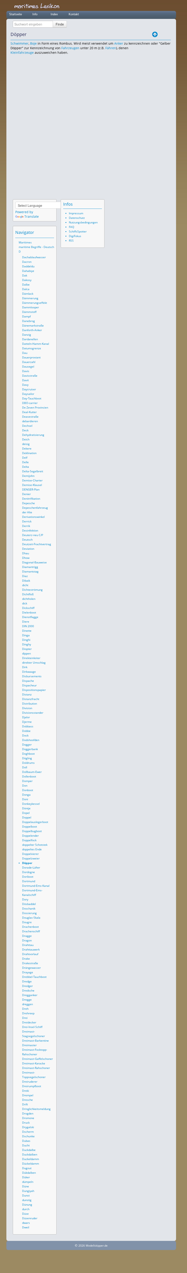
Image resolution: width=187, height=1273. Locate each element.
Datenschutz (77, 218)
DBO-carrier (30, 403)
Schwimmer (19, 43)
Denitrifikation (31, 499)
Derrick (26, 521)
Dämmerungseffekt (34, 303)
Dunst (26, 1195)
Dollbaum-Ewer (32, 772)
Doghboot (28, 754)
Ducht (26, 1145)
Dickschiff (28, 608)
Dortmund (28, 881)
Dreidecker (29, 1022)
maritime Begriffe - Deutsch (36, 247)
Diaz (25, 576)
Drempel (27, 1095)
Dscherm (28, 1132)
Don (24, 785)
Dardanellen (30, 339)
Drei (25, 1018)
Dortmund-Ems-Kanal (35, 886)
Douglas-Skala (31, 918)
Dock (25, 735)
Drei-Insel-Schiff (32, 1027)
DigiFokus (75, 236)
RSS (71, 241)
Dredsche (28, 990)
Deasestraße (30, 417)
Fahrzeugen (70, 48)
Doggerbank (30, 749)
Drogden (27, 1113)
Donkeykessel (31, 804)
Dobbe (26, 731)
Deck (25, 430)
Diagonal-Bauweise (34, 562)
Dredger (27, 986)
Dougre (27, 922)
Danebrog (28, 321)
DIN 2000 (28, 626)
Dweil (25, 1227)
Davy (25, 385)
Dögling (27, 758)
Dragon (27, 940)
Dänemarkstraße (33, 325)
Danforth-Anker (32, 330)
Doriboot (27, 877)
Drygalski (28, 1127)
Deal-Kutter (29, 412)
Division (27, 708)
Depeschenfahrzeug (35, 508)
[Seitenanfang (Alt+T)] (38, 232)
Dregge (27, 1000)
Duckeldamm (30, 1159)
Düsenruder (29, 1218)
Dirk (24, 667)
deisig (26, 444)
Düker (26, 1177)
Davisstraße (29, 376)
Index (54, 14)
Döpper (27, 863)
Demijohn (28, 476)
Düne (25, 1186)
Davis (25, 371)
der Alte (27, 512)
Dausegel (28, 366)
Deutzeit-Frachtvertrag (36, 544)
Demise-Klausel (32, 485)
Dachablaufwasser (34, 257)
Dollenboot (29, 776)
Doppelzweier (31, 858)
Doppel (26, 817)
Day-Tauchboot (31, 398)
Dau (24, 353)
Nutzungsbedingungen (83, 222)
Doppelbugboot (32, 831)
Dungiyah (28, 1191)
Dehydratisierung (33, 435)
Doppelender (30, 836)
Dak (24, 275)
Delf (24, 458)
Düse (25, 1214)
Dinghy (26, 644)
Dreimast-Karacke (33, 1063)
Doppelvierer (30, 854)
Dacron (26, 262)
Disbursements (32, 676)
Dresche (27, 1100)
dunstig (26, 1200)
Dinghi (26, 640)
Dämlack (27, 294)
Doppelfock (29, 840)
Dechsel (27, 426)
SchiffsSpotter (78, 231)
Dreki (25, 1091)
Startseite (15, 14)
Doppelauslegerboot (35, 822)
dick (24, 603)
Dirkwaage (29, 672)
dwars (26, 1223)
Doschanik (28, 908)
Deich (25, 439)
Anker (118, 43)
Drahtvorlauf (30, 954)
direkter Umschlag (34, 663)
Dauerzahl (28, 362)
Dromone (28, 1118)
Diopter (27, 649)
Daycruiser (29, 389)
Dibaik (26, 581)
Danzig (26, 335)
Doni (25, 799)
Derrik (26, 526)
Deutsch (27, 540)
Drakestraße (30, 963)
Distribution (29, 704)
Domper (27, 781)
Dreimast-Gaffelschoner (37, 1059)
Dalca (25, 289)
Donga (26, 795)
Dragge (27, 936)
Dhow (25, 558)
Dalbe (26, 284)
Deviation (28, 549)
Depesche (28, 503)
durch (25, 1209)
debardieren (30, 421)
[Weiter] (167, 34)
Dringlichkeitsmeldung (36, 1109)
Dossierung (29, 913)
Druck (26, 1123)
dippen (26, 653)
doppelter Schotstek (34, 845)
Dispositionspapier (34, 690)
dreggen (27, 1004)
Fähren (110, 48)
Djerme (27, 722)
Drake (26, 959)
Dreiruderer (29, 1082)
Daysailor (28, 394)
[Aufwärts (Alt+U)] (155, 34)
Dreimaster (29, 1045)
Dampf (26, 316)
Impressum (76, 213)
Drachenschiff (31, 931)
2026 (81, 1245)
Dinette (26, 631)
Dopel (26, 813)
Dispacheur (29, 685)
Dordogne (28, 872)
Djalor (26, 717)
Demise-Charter (32, 480)
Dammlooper (30, 307)
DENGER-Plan (30, 489)
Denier (26, 494)
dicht (25, 585)
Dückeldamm (30, 1164)
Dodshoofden (30, 740)
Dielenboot (29, 612)
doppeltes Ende (32, 849)
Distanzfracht (30, 699)
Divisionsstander (32, 713)
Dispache (28, 681)
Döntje (26, 808)
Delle (25, 462)
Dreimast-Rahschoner (36, 1068)
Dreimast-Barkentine (35, 1041)
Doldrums (28, 763)
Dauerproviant (31, 357)
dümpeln (27, 1182)
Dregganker (29, 995)
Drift (25, 1104)
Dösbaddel (29, 904)
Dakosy (26, 280)
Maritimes (25, 242)
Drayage (27, 972)
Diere (25, 622)
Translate (31, 216)
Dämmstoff (29, 312)
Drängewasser (31, 968)
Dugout (26, 1168)
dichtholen (28, 599)
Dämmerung (30, 298)
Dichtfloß (28, 594)
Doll (24, 767)
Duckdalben (29, 1154)
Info (34, 14)
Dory (25, 899)
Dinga (26, 635)
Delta (25, 467)
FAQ (71, 227)
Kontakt (74, 14)
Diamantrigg (30, 567)
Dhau (25, 553)
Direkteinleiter (31, 658)
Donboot (27, 790)
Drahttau (28, 945)
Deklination (29, 453)
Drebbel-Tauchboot (34, 977)
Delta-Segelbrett (32, 471)
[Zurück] (161, 34)
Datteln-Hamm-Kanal (35, 344)
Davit (25, 380)
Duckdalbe (29, 1150)
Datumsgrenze (31, 348)
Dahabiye (28, 271)
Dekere (26, 448)
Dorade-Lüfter (31, 867)
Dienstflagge (30, 617)
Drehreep (28, 1013)
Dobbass (27, 726)
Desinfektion (30, 530)
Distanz (27, 694)
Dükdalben (29, 1173)
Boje (33, 43)
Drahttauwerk (31, 949)
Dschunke (28, 1136)
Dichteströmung (32, 590)
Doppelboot (29, 826)
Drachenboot (30, 927)
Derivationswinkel (33, 517)
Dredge (27, 981)
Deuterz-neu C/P (32, 535)
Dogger (27, 744)
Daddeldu (28, 266)
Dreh (25, 1009)
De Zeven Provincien (35, 407)
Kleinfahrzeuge (22, 52)
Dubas (26, 1141)
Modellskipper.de (97, 1245)
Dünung (27, 1205)
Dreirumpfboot (31, 1086)
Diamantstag (30, 571)
